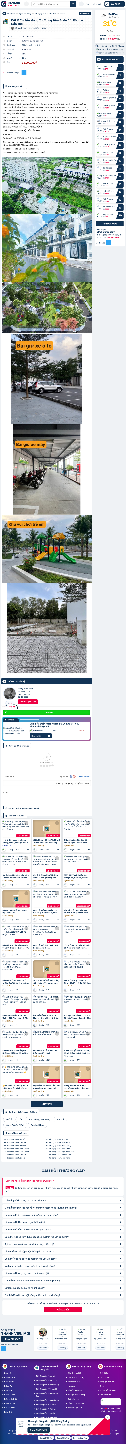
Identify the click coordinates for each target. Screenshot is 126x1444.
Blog (102, 1386)
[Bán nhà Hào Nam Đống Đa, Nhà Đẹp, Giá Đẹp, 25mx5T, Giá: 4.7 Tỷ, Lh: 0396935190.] (16, 1039)
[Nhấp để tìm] (73, 4)
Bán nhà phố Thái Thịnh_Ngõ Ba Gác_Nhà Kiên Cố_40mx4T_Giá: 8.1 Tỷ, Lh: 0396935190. (45, 946)
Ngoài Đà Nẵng (25, 13)
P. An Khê (8, 1412)
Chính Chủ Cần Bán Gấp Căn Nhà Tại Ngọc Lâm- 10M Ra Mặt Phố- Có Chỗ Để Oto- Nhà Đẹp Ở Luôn (77, 841)
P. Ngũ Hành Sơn (11, 1399)
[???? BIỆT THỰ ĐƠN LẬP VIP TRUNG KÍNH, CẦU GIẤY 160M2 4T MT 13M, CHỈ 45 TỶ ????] (77, 863)
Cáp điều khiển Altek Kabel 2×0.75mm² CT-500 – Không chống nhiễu (55, 724)
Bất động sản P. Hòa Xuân (59, 1148)
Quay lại (85, 13)
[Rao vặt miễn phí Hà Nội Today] (109, 49)
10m (24, 57)
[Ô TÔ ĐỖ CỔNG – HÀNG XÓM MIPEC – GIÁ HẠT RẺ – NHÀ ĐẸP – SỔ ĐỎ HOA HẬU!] (46, 1004)
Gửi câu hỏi (63, 1309)
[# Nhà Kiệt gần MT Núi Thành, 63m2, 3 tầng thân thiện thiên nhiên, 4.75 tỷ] (77, 1039)
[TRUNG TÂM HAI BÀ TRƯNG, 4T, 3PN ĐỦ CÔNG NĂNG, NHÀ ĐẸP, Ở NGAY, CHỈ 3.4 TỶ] (77, 1074)
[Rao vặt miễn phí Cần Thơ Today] (109, 45)
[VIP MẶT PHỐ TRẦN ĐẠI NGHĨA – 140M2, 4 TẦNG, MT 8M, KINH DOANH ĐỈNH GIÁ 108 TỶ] (77, 898)
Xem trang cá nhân (28, 701)
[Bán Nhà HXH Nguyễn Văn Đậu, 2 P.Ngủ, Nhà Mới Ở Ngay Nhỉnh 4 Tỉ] (77, 934)
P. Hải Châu (9, 1381)
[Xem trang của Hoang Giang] (35, 884)
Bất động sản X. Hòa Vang (59, 1157)
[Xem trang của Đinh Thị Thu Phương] (66, 990)
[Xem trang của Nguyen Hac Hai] (35, 1060)
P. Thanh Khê (9, 1377)
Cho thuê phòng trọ (76, 1377)
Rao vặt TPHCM (46, 1437)
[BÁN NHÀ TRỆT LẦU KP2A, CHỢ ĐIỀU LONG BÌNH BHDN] (46, 1039)
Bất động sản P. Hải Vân (16, 1145)
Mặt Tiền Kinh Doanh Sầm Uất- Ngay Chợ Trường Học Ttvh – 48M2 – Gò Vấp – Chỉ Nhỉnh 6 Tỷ (46, 1086)
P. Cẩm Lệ (8, 1390)
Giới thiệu (104, 1373)
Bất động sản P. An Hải (16, 1139)
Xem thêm (47, 1104)
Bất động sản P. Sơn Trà (16, 1154)
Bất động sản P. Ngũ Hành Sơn (61, 1151)
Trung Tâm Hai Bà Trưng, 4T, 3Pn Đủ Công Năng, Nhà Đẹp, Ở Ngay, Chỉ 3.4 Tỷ (77, 1086)
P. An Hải (8, 1373)
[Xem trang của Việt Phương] (66, 884)
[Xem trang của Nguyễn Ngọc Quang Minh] (66, 955)
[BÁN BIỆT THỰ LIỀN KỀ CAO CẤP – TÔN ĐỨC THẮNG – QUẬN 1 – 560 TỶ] (77, 1004)
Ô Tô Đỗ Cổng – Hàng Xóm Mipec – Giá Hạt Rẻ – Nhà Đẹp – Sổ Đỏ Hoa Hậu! (46, 1016)
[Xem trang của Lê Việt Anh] (35, 955)
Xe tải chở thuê (74, 1381)
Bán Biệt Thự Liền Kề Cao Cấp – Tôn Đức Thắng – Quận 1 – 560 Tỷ (77, 1016)
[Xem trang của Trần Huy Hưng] (66, 1095)
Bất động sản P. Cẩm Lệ (16, 1142)
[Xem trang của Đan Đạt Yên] (66, 1060)
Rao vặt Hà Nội (63, 1437)
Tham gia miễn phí (38, 1429)
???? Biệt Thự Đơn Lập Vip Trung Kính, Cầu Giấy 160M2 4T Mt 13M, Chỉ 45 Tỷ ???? (77, 876)
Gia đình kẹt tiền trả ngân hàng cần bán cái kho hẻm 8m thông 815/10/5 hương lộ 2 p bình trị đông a (15, 876)
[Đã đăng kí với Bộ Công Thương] (111, 1403)
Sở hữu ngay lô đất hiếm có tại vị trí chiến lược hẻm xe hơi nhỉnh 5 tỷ (46, 981)
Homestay (72, 1386)
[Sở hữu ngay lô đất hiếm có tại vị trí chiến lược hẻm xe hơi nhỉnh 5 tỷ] (46, 969)
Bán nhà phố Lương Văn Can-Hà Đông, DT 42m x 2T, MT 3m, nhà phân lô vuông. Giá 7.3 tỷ (46, 911)
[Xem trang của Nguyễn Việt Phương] (4, 1095)
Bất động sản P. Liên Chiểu (18, 1151)
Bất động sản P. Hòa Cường (60, 1145)
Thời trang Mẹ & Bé (75, 1407)
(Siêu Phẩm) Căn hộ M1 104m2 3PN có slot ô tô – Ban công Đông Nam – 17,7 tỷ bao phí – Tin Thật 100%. (46, 841)
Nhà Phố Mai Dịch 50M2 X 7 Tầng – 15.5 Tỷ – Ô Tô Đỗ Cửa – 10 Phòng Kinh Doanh (77, 981)
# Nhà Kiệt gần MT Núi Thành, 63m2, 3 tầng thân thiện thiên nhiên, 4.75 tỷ (77, 1051)
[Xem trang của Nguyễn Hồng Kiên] (4, 1025)
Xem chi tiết (36, 736)
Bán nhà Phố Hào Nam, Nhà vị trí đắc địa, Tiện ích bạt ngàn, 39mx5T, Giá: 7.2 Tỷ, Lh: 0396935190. (15, 981)
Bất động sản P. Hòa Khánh (18, 1148)
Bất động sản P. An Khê (58, 1139)
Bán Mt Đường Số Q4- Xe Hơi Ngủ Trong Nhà (14, 911)
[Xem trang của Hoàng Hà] (35, 849)
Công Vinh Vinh (25, 688)
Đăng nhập (86, 776)
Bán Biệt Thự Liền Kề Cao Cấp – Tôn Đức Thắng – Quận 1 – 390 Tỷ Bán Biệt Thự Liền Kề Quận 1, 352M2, (15, 946)
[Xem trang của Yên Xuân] (4, 849)
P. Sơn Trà (8, 1386)
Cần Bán (52, 13)
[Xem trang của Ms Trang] (35, 990)
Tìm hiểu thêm (113, 237)
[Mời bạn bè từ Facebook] (108, 242)
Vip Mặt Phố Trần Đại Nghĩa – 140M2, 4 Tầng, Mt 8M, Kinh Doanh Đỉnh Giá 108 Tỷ (76, 911)
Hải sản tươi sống (75, 1390)
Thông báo (104, 1377)
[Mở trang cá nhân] (100, 67)
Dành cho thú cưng (76, 1403)
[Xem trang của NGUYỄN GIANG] (4, 919)
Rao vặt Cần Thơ (80, 1437)
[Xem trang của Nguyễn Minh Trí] (4, 884)
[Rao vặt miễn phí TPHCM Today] (110, 52)
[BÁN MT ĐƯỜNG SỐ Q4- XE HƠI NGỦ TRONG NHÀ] (16, 898)
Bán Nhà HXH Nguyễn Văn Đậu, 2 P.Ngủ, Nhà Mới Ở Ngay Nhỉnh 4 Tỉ (77, 946)
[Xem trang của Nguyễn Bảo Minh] (35, 1025)
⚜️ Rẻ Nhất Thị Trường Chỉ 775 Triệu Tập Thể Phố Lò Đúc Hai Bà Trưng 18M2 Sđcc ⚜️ (15, 1086)
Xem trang (43, 1347)
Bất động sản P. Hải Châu (59, 1142)
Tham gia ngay (109, 223)
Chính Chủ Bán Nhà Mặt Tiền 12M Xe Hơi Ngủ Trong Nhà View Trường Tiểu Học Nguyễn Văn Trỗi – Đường (46, 876)
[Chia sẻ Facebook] (24, 72)
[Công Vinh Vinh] (9, 694)
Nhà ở (62, 13)
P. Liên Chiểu (9, 1407)
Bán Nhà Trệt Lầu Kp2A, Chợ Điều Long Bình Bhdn (45, 1051)
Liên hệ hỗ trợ (105, 1394)
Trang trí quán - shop (76, 1394)
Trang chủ (11, 13)
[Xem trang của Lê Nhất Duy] (66, 919)
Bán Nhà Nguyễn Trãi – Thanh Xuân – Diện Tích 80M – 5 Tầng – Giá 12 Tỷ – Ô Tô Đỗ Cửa (15, 1016)
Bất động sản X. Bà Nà (16, 1157)
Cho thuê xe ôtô (74, 1373)
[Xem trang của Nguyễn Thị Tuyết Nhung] (35, 1095)
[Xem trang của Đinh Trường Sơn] (35, 919)
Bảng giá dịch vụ (107, 1381)
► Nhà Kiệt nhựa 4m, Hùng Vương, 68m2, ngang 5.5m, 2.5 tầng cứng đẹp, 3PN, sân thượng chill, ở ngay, (15, 841)
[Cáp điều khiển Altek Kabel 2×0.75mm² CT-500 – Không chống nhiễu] (14, 731)
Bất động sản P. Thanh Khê (60, 1154)
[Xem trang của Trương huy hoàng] (66, 849)
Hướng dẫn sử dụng (108, 1390)
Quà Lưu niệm (73, 1399)
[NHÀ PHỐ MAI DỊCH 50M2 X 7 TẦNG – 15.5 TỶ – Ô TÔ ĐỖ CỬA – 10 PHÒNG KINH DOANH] (77, 969)
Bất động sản (40, 13)
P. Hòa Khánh (9, 1403)
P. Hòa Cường (9, 1394)
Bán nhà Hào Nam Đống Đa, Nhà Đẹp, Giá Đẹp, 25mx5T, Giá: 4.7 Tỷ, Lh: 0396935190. (14, 1051)
